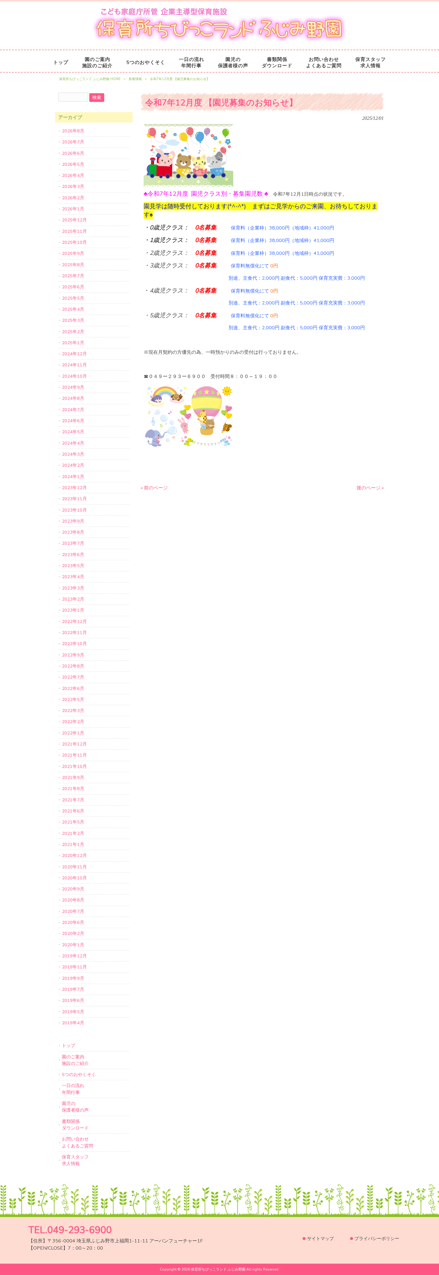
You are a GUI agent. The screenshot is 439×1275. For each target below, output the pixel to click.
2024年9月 (73, 387)
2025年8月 (73, 265)
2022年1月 (73, 733)
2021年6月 (73, 811)
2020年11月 (74, 867)
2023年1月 (73, 610)
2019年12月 (74, 956)
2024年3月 (73, 454)
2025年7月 (73, 276)
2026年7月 (73, 142)
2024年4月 (73, 443)
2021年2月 (73, 833)
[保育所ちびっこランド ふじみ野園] (219, 40)
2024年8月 (73, 398)
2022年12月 (74, 622)
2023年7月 (73, 543)
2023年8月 (73, 532)
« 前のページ (154, 488)
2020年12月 (74, 855)
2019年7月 (73, 989)
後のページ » (370, 488)
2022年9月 (73, 655)
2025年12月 (74, 220)
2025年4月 (73, 309)
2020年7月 (73, 911)
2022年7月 (73, 677)
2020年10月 (74, 878)
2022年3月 (73, 711)
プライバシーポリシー (376, 1239)
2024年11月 (74, 365)
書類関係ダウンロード (75, 1124)
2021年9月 (73, 777)
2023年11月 (74, 499)
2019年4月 (73, 1023)
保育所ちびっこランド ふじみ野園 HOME (90, 79)
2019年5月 (73, 1012)
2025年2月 (73, 332)
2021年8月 (73, 789)
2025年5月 (73, 298)
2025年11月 (74, 231)
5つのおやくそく (79, 1074)
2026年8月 (73, 131)
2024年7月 (73, 410)
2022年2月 (73, 722)
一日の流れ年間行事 (73, 1089)
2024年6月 (73, 421)
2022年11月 (74, 633)
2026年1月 (73, 209)
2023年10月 (74, 510)
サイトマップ (320, 1239)
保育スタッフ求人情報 (75, 1160)
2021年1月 (73, 844)
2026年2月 (73, 198)
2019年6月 (73, 1000)
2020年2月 (73, 933)
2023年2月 (73, 599)
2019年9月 (73, 978)
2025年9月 (73, 253)
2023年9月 (73, 521)
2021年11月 (74, 755)
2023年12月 (74, 488)
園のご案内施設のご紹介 (75, 1060)
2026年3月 (73, 186)
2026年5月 (73, 164)
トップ (68, 1046)
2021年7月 (73, 800)
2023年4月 (73, 577)
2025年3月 (73, 320)
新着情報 (135, 79)
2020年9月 (73, 889)
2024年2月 (73, 465)
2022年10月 (74, 644)
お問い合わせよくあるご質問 (77, 1142)
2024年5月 (73, 432)
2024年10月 (74, 376)
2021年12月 (74, 744)
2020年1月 (73, 945)
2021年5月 (73, 822)
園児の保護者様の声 (75, 1106)
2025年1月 (73, 343)
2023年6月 (73, 555)
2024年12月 (74, 354)
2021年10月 (74, 766)
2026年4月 (73, 175)
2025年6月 (73, 287)
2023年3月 (73, 588)
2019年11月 (74, 967)
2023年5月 (73, 566)
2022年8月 (73, 666)
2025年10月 (74, 242)
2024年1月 (73, 477)
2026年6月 (73, 153)
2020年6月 (73, 922)
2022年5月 (73, 699)
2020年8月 (73, 900)
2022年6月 (73, 688)
